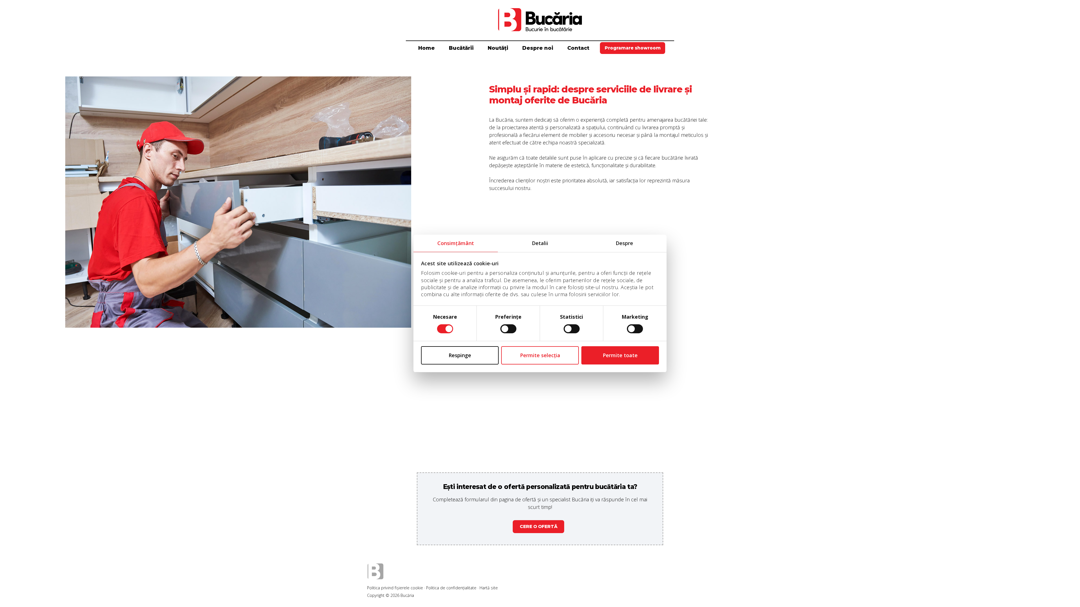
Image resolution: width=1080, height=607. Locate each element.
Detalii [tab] (540, 243)
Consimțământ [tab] (455, 243)
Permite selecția (540, 355)
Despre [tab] (624, 243)
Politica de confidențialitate (451, 587)
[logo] (540, 19)
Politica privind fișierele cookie (395, 587)
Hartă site (489, 587)
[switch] (508, 328)
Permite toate (620, 355)
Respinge (460, 355)
